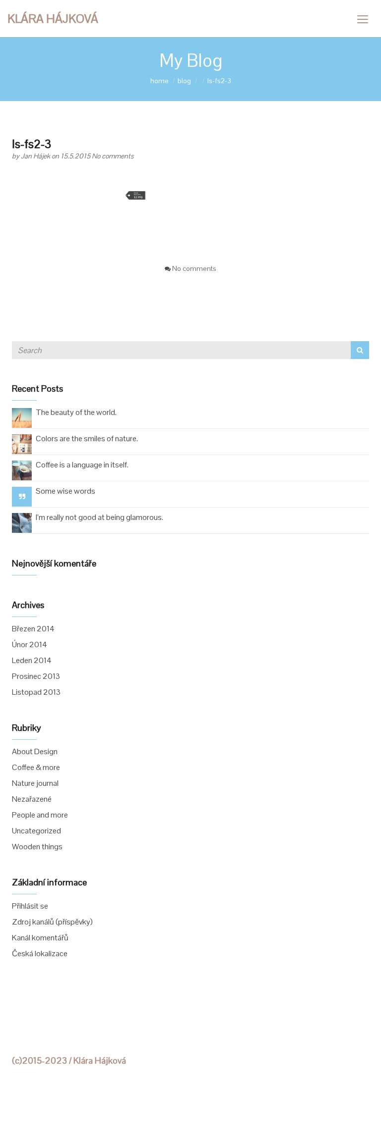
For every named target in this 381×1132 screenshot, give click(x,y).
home (159, 80)
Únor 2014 (29, 644)
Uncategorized (36, 830)
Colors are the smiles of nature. (87, 438)
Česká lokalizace (39, 953)
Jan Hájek (36, 156)
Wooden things (37, 846)
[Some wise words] (22, 496)
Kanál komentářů (40, 937)
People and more (40, 815)
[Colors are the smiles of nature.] (22, 443)
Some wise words (65, 491)
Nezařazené (32, 799)
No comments (112, 156)
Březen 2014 (33, 628)
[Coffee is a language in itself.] (22, 469)
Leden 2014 (32, 660)
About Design (35, 751)
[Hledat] (360, 350)
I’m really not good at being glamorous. (99, 517)
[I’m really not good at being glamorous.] (22, 522)
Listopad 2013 (36, 692)
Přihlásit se (30, 906)
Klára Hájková (52, 18)
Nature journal (35, 783)
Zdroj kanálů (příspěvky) (52, 922)
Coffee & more (36, 767)
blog (184, 80)
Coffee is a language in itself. (82, 465)
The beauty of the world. (76, 412)
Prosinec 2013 (36, 676)
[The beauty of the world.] (22, 417)
